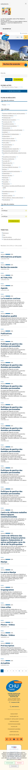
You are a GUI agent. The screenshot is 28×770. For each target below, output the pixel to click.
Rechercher (19, 79)
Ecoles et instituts (7, 195)
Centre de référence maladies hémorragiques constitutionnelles (14, 514)
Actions (5, 169)
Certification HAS (14, 731)
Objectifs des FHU (7, 163)
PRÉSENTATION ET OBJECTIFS (11, 148)
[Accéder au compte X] (10, 739)
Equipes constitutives (8, 159)
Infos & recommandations (10, 126)
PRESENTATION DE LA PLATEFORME (12, 130)
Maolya (4, 562)
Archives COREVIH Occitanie (10, 167)
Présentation (6, 136)
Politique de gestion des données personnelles (11, 345)
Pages (4, 104)
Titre (4, 235)
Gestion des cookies (14, 734)
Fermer (26, 3)
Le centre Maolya (8, 572)
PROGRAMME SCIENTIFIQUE (10, 151)
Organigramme (7, 590)
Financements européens (14, 729)
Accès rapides (24, 33)
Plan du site (14, 726)
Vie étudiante (6, 199)
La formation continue (10, 298)
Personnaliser (14, 766)
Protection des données (14, 724)
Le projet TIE (6, 161)
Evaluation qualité (9, 316)
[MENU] (26, 37)
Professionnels (6, 117)
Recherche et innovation (9, 119)
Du (2, 208)
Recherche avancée (9, 267)
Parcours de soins (7, 175)
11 (22, 671)
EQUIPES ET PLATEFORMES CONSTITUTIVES (14, 153)
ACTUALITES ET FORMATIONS (11, 134)
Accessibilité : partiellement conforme (14, 718)
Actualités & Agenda (8, 123)
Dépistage (5, 177)
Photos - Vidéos (8, 625)
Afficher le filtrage (25, 65)
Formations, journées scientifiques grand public (14, 186)
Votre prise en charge (8, 138)
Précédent (2, 670)
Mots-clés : (3, 73)
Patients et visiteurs (8, 115)
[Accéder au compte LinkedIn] (21, 739)
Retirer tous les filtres (14, 91)
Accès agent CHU (14, 716)
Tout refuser (19, 762)
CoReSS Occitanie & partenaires (11, 171)
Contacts (5, 193)
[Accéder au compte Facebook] (7, 739)
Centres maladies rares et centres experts (14, 113)
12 (26, 671)
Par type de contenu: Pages (10, 87)
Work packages (7, 165)
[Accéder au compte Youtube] (14, 739)
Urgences (5, 33)
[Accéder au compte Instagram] (17, 739)
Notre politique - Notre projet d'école (13, 197)
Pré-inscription (7, 646)
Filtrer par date (14, 221)
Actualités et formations (9, 156)
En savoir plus (7, 28)
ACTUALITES (6, 278)
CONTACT (5, 132)
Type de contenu (7, 237)
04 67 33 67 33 (15, 706)
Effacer (9, 79)
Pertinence (6, 233)
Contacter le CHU (15, 702)
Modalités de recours (8, 191)
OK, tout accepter (9, 762)
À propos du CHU (7, 121)
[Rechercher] (21, 37)
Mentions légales (14, 721)
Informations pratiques (11, 257)
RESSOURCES (6, 128)
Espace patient (14, 713)
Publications (6, 333)
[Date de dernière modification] (12, 239)
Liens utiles (6, 607)
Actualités (5, 663)
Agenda (4, 288)
